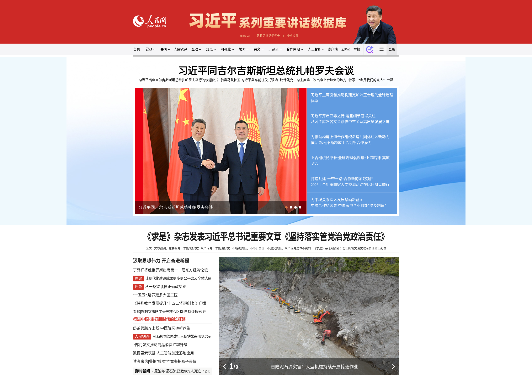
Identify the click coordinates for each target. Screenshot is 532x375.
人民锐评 (180, 49)
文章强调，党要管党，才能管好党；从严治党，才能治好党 (192, 248)
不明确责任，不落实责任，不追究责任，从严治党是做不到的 (271, 248)
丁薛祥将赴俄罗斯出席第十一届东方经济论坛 (170, 270)
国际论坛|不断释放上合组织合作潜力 (341, 143)
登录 (391, 49)
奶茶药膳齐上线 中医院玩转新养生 (161, 328)
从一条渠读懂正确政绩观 (165, 287)
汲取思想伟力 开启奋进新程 (161, 260)
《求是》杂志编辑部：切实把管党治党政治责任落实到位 (349, 248)
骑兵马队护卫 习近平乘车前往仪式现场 (249, 80)
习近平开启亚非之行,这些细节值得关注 (343, 116)
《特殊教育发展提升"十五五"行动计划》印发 (170, 303)
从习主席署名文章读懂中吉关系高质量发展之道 (350, 122)
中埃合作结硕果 (324, 206)
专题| (137, 312)
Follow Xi (244, 35)
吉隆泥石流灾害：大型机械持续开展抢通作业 (314, 366)
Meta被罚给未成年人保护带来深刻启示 (182, 337)
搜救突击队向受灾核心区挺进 (164, 312)
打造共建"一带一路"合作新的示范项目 (342, 179)
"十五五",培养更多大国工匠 (155, 295)
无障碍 (346, 49)
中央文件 (293, 35)
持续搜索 (195, 312)
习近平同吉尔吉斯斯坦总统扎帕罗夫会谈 (266, 70)
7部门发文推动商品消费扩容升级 (160, 345)
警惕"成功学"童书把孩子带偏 (172, 361)
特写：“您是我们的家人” (367, 80)
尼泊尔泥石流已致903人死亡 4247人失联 (178, 371)
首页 (136, 49)
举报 (356, 49)
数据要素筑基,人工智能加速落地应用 (163, 353)
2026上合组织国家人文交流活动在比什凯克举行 (350, 185)
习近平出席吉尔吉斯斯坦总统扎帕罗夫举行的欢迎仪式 (178, 80)
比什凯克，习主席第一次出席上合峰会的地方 (313, 80)
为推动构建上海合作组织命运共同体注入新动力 (350, 137)
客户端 (333, 49)
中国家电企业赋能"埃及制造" (362, 206)
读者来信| (141, 361)
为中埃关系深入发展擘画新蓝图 (337, 200)
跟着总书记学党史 (268, 35)
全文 (149, 248)
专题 (390, 80)
